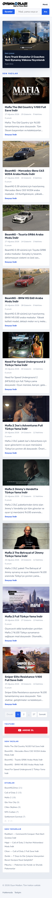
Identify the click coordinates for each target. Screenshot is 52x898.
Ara (45, 12)
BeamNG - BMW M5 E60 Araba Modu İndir (24, 764)
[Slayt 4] (27, 47)
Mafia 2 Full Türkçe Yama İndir (24, 616)
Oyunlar (8, 11)
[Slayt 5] (29, 47)
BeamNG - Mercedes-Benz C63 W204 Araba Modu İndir (24, 172)
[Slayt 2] (23, 47)
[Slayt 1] (21, 47)
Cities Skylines (13, 807)
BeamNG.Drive (13, 787)
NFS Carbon (12, 812)
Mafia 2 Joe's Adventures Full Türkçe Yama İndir (24, 427)
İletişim (18, 892)
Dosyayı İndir (11, 134)
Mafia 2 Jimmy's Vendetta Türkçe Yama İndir (21, 491)
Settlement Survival (15, 816)
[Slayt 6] (30, 47)
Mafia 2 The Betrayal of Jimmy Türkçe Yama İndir (24, 554)
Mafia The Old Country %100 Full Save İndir (24, 746)
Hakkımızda (7, 892)
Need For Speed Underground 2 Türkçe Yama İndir (25, 363)
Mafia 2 (10, 797)
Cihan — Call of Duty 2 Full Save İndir (22, 851)
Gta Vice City (12, 802)
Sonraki (42, 714)
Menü (45, 4)
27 (34, 714)
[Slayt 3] (25, 47)
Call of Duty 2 (13, 792)
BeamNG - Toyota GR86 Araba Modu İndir (24, 759)
